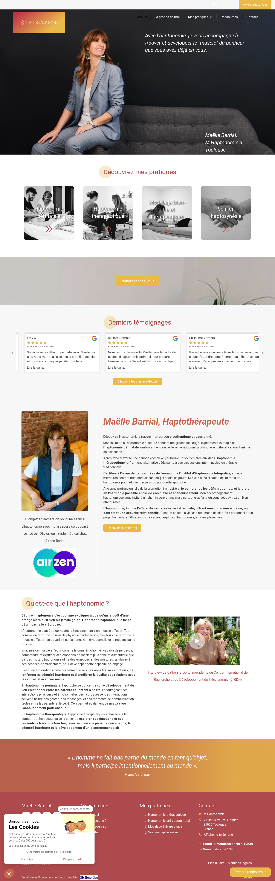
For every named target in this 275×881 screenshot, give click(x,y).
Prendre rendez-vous (250, 872)
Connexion (246, 877)
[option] (56, 352)
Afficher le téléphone (218, 835)
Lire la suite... (31, 367)
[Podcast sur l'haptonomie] (54, 562)
